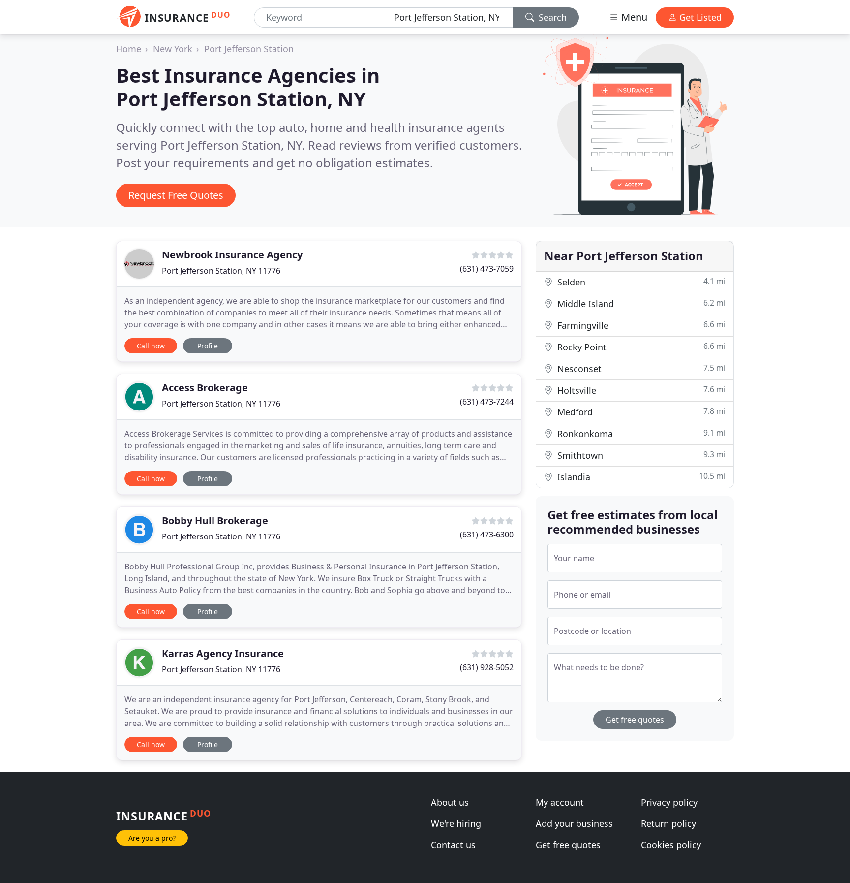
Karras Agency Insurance (223, 653)
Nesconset (640, 368)
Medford (640, 412)
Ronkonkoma (640, 433)
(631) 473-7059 (487, 268)
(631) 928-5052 (487, 667)
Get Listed (699, 17)
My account (560, 802)
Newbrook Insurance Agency (232, 254)
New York (172, 49)
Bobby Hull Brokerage (215, 520)
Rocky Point (640, 347)
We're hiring (456, 823)
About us (450, 802)
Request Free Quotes (175, 195)
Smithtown (640, 455)
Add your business (574, 823)
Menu (633, 17)
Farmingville (640, 325)
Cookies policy (671, 845)
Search (551, 17)
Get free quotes (635, 719)
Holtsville (640, 390)
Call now (151, 345)
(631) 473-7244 (487, 401)
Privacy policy (669, 802)
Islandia (640, 477)
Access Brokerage (205, 387)
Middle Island (640, 303)
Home (128, 49)
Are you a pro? (152, 838)
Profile (207, 345)
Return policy (668, 823)
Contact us (453, 845)
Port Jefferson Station (249, 49)
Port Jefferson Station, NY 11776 (221, 270)
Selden (640, 282)
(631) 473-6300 (487, 534)
